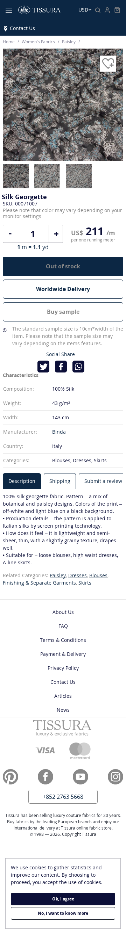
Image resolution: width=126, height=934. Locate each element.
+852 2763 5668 (63, 797)
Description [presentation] (21, 481)
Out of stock (63, 266)
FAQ (63, 626)
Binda (59, 431)
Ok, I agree (63, 899)
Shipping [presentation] (59, 481)
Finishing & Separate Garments (39, 582)
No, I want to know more (63, 913)
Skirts (84, 582)
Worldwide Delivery (63, 289)
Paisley (58, 575)
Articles (63, 696)
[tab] (22, 481)
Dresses (77, 575)
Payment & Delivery (63, 654)
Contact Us (22, 28)
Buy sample (63, 312)
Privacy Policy (63, 668)
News (63, 710)
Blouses (98, 575)
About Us (63, 612)
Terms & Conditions (63, 640)
